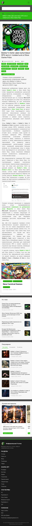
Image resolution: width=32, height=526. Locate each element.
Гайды (3, 463)
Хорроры (3, 486)
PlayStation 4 (4, 502)
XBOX (26, 63)
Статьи (3, 454)
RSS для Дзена (5, 515)
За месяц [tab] (19, 347)
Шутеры (3, 472)
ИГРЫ (27, 68)
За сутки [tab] (5, 347)
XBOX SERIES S (14, 66)
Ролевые (3, 469)
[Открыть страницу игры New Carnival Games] (16, 271)
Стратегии (4, 476)
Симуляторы (4, 481)
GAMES (3, 63)
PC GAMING (20, 63)
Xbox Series (4, 497)
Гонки (2, 484)
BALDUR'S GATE (23, 66)
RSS (2, 513)
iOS (2, 504)
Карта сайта (4, 510)
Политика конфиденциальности (9, 517)
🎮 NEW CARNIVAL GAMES (8, 74)
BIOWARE (14, 68)
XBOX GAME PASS (11, 63)
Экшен (3, 474)
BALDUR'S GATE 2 (6, 68)
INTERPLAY (21, 68)
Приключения (5, 479)
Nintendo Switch (5, 499)
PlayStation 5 (4, 494)
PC (2, 492)
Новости (9, 14)
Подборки (4, 461)
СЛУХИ (3, 71)
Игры (2, 458)
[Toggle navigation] (28, 2)
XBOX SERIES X (5, 66)
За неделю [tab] (12, 347)
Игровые (16, 14)
